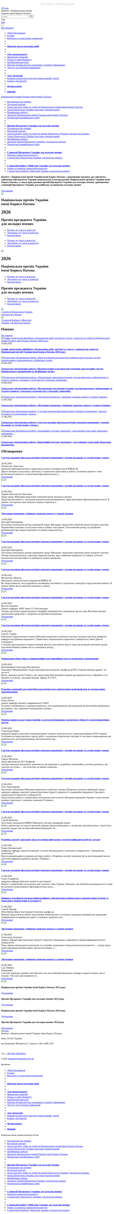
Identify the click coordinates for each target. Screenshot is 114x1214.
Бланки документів (17, 81)
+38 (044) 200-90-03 (16, 1053)
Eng (3, 22)
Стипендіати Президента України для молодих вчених (34, 157)
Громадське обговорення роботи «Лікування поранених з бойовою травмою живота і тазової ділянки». (56, 405)
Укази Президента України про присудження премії (33, 109)
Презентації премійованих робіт (23, 117)
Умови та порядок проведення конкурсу (27, 168)
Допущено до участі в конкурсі (23, 232)
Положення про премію (19, 101)
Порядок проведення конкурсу (22, 155)
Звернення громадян (17, 57)
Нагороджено (14, 235)
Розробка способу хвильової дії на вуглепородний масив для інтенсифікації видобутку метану (50, 839)
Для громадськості (17, 54)
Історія (10, 35)
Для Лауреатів (15, 75)
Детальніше (7, 191)
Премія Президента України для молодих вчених (33, 125)
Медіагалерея (14, 86)
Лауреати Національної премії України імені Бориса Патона (37, 115)
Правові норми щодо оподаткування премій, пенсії (33, 78)
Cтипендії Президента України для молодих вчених (17, 313)
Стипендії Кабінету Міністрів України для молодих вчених (38, 165)
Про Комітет (7, 28)
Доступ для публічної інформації (23, 67)
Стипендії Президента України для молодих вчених (34, 152)
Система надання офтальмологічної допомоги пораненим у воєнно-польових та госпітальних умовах (55, 457)
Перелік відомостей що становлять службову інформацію (36, 65)
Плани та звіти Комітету (19, 59)
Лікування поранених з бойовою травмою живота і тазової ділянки (37, 513)
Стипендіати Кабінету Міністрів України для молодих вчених (38, 171)
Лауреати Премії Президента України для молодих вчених (36, 141)
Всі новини (7, 335)
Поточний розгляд (16, 104)
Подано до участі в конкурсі (21, 230)
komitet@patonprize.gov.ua (21, 1058)
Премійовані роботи (17, 112)
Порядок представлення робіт (23, 46)
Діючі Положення (16, 33)
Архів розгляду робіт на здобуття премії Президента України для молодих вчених (48, 133)
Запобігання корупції (17, 62)
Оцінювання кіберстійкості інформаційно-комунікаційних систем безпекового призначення (50, 658)
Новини (11, 91)
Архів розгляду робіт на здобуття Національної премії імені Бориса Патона (45, 107)
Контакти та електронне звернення (25, 38)
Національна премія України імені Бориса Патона (26, 96)
